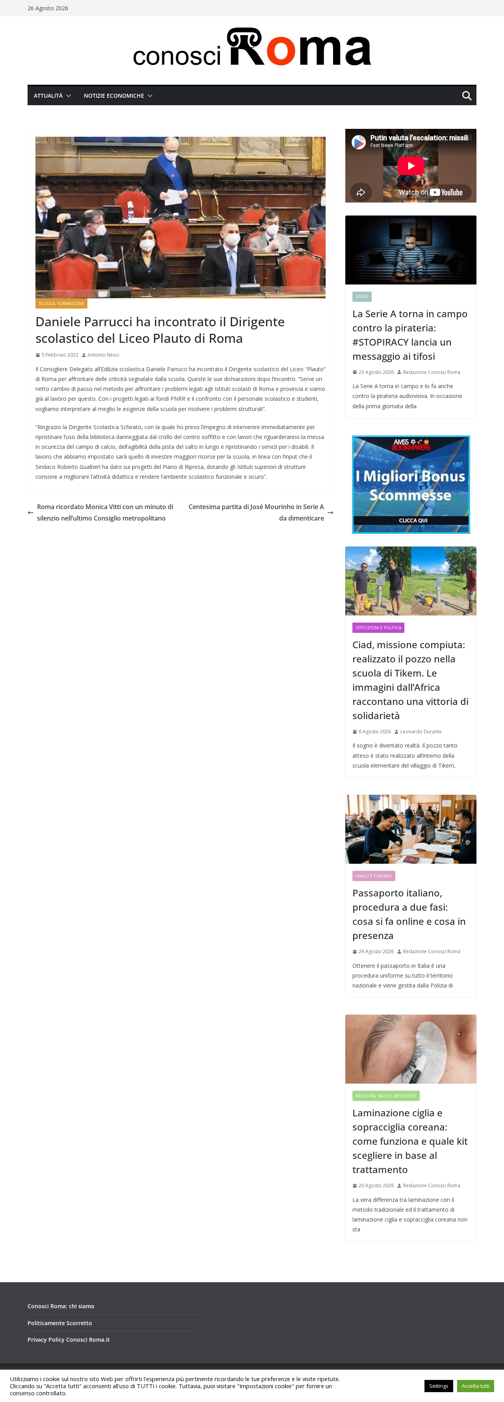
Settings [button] (438, 1385)
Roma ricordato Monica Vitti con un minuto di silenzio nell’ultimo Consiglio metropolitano (105, 512)
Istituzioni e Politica (378, 627)
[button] (67, 95)
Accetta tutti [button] (475, 1385)
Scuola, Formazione (61, 303)
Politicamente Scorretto (60, 1323)
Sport (362, 296)
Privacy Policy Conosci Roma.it (69, 1339)
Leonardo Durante (421, 731)
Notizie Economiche (114, 95)
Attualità (48, 95)
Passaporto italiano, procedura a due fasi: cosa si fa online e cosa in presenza (409, 914)
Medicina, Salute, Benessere (386, 1096)
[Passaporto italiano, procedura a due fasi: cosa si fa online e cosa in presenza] (410, 829)
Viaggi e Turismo (374, 876)
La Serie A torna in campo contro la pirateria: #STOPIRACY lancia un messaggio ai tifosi (410, 335)
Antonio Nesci (103, 354)
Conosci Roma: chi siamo (61, 1306)
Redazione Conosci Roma (431, 372)
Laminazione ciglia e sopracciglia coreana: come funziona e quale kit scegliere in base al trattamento (410, 1141)
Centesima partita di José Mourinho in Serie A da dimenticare (256, 512)
